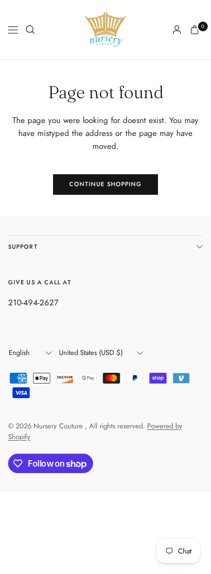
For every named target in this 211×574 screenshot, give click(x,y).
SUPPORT (23, 246)
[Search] (30, 29)
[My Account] (177, 29)
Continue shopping (105, 184)
